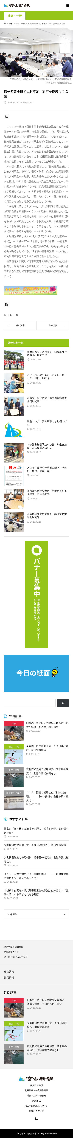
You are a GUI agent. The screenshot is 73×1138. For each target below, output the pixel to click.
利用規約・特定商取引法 (36, 1090)
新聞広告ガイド (11, 952)
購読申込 (36, 1101)
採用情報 (9, 977)
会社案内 (9, 971)
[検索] (63, 703)
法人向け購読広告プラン (15, 957)
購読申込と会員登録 (13, 947)
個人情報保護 (36, 1085)
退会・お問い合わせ (36, 1095)
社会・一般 (15, 15)
